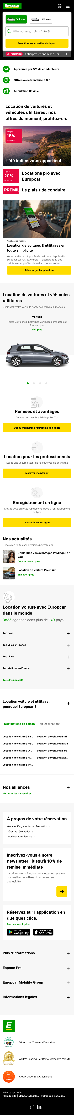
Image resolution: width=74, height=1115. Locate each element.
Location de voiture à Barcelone (18, 736)
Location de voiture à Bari (52, 736)
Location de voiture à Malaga (18, 743)
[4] (46, 383)
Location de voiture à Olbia (18, 750)
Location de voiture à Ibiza (52, 743)
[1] (27, 383)
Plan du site (9, 1095)
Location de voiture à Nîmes (18, 757)
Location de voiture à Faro (52, 750)
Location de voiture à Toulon (18, 764)
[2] (33, 383)
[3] (40, 383)
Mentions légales (29, 1095)
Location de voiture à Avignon (52, 757)
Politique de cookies (53, 1095)
